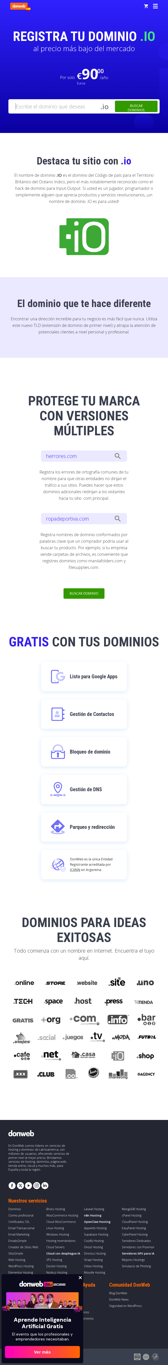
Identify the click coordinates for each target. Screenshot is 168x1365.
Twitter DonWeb (20, 1185)
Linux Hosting (55, 1228)
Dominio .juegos (72, 1038)
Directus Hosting (95, 1253)
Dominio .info (118, 1020)
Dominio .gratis (22, 1020)
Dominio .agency (146, 1075)
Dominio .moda (121, 1038)
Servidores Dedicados (136, 1241)
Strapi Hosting (93, 1260)
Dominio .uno (145, 983)
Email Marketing (18, 1234)
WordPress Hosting (21, 1266)
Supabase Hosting (96, 1234)
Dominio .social (46, 1038)
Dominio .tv (97, 1038)
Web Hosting (16, 1260)
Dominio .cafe (22, 1056)
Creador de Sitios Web (23, 1247)
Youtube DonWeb (28, 1185)
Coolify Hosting (94, 1241)
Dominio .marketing (118, 1075)
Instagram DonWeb (36, 1185)
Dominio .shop (145, 1056)
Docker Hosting (56, 1266)
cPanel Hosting (131, 1215)
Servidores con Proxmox (138, 1247)
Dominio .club (46, 1075)
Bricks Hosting (55, 1209)
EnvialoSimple (17, 1241)
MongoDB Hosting (134, 1209)
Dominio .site (117, 983)
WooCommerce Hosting (62, 1215)
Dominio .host (83, 1001)
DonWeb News (119, 1299)
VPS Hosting (54, 1260)
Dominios (14, 1209)
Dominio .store (55, 983)
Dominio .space (53, 1001)
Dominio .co (71, 1075)
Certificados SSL (19, 1222)
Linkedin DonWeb (45, 1185)
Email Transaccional (21, 1228)
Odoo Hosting (93, 1266)
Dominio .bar (146, 1020)
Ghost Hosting (93, 1247)
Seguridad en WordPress (125, 1306)
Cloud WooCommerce (61, 1222)
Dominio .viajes (21, 1038)
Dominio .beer (93, 1075)
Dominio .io (116, 1056)
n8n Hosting (92, 1215)
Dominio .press (113, 1001)
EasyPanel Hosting (134, 1228)
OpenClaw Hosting (97, 1222)
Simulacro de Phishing (136, 1266)
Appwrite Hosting (95, 1228)
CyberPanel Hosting (135, 1234)
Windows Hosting (57, 1234)
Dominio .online (24, 983)
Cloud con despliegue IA (63, 1253)
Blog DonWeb (118, 1293)
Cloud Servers (55, 1247)
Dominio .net (50, 1056)
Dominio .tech (23, 1001)
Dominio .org (51, 1020)
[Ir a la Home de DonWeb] (19, 6)
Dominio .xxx (20, 1075)
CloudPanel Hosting (135, 1222)
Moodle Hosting (94, 1272)
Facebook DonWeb (12, 1185)
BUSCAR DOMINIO (84, 593)
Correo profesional (20, 1215)
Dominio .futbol (146, 1038)
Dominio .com (84, 1020)
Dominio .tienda (144, 1001)
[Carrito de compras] (146, 6)
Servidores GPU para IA (138, 1253)
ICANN (75, 870)
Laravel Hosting (94, 1209)
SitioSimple (15, 1253)
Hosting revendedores (61, 1241)
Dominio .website (87, 983)
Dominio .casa (83, 1056)
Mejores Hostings (133, 1260)
